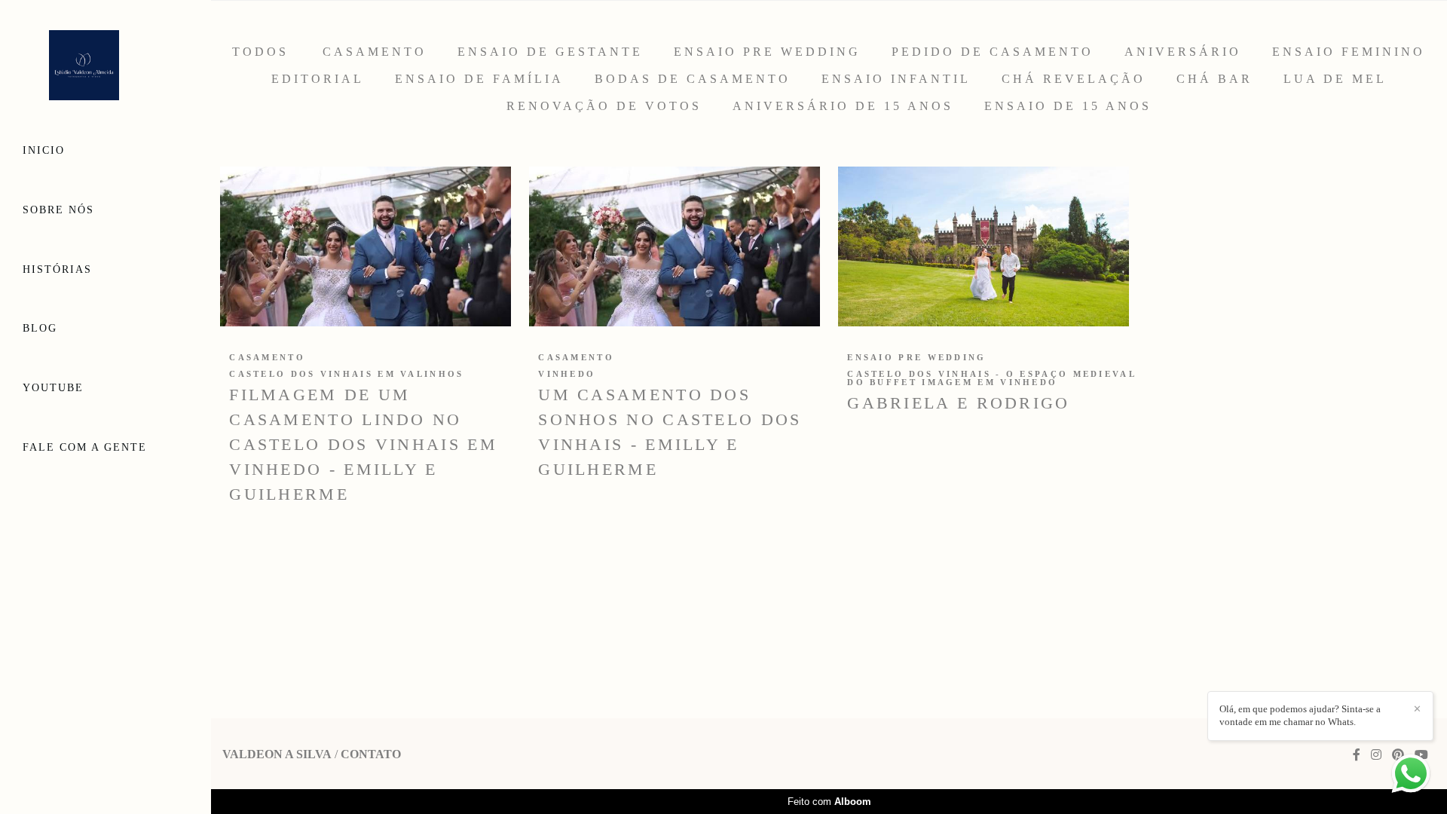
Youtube (53, 387)
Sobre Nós (58, 210)
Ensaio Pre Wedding (767, 52)
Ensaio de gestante (550, 52)
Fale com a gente (85, 447)
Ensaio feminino (1348, 52)
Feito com (829, 801)
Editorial (317, 79)
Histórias (57, 269)
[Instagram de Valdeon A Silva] (1376, 754)
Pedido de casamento (993, 52)
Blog (40, 328)
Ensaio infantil (896, 79)
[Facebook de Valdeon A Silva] (1356, 754)
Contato (371, 754)
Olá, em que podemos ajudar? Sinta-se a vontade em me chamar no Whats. (1300, 715)
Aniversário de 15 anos (843, 106)
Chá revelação (1074, 79)
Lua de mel (1335, 79)
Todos (260, 52)
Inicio (44, 150)
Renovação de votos (604, 106)
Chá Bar (1214, 79)
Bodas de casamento (693, 79)
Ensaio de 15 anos (1068, 106)
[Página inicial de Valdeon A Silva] (105, 66)
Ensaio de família (479, 79)
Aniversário (1182, 52)
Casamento (375, 52)
